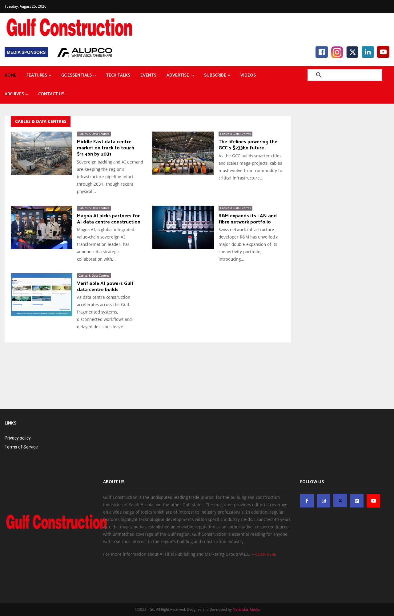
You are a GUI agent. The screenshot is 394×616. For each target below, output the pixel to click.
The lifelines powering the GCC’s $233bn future (248, 145)
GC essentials (76, 75)
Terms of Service (21, 446)
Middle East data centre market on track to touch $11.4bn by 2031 (105, 148)
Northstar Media (246, 609)
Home (10, 75)
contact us (51, 94)
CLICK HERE (265, 554)
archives (14, 94)
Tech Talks (118, 75)
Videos (248, 75)
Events (148, 75)
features (36, 75)
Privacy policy (18, 438)
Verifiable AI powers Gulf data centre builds (105, 287)
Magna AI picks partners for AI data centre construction (108, 219)
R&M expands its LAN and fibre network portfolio (248, 219)
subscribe (215, 75)
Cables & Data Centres (93, 134)
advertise (178, 75)
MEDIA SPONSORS (26, 52)
